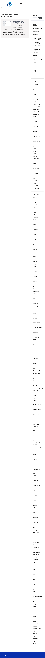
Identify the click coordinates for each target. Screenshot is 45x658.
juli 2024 (34, 146)
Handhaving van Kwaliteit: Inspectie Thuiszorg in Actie (37, 38)
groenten (35, 342)
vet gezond (35, 562)
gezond (34, 325)
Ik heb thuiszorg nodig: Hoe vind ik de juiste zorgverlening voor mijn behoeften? (37, 61)
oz (33, 483)
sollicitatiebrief (36, 520)
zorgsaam (35, 636)
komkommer (36, 390)
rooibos (34, 507)
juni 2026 (35, 89)
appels (34, 234)
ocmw (34, 461)
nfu (33, 449)
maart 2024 (35, 156)
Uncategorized (36, 547)
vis (33, 572)
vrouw (34, 584)
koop (34, 398)
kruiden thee (35, 407)
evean (34, 301)
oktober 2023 (36, 168)
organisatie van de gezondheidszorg (37, 470)
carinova (35, 261)
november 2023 (36, 166)
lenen (34, 416)
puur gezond (35, 500)
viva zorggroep (36, 577)
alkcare (34, 219)
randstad (35, 505)
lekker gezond (36, 414)
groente (34, 339)
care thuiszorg (36, 259)
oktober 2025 (36, 109)
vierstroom (35, 567)
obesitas (35, 459)
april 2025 (35, 124)
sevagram (35, 515)
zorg (34, 614)
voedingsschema (36, 581)
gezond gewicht (36, 329)
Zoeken (35, 15)
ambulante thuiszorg (37, 227)
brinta (34, 254)
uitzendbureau (36, 544)
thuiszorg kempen (37, 530)
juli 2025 (34, 116)
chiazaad (35, 266)
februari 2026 (36, 99)
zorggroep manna (37, 628)
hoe (33, 352)
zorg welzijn (35, 621)
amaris (34, 224)
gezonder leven (36, 332)
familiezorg (35, 306)
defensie (35, 281)
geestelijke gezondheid (35, 319)
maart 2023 (35, 185)
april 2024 (35, 153)
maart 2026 (35, 97)
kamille (34, 375)
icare (34, 368)
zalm (34, 609)
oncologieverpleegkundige (39, 466)
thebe (34, 525)
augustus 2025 (36, 114)
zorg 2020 (35, 616)
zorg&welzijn (35, 623)
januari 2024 (35, 161)
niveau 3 (34, 454)
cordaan (35, 271)
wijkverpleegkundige (37, 596)
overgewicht (35, 480)
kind (33, 383)
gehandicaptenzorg (37, 322)
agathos (34, 214)
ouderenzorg (35, 475)
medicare (35, 444)
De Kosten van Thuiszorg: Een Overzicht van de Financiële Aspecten (19, 22)
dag (33, 279)
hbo (33, 344)
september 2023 (36, 171)
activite (34, 207)
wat (33, 589)
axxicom (34, 244)
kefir (34, 378)
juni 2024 (35, 148)
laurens (34, 412)
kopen (34, 400)
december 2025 (36, 104)
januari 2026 (35, 102)
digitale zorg (35, 284)
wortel (34, 606)
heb (33, 349)
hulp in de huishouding (35, 357)
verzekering (35, 559)
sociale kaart (36, 517)
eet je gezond (36, 291)
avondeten (35, 242)
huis (33, 354)
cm (33, 269)
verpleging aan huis (37, 554)
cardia (34, 256)
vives (34, 579)
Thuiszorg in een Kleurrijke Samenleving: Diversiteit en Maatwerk (36, 52)
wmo (34, 601)
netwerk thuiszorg (37, 447)
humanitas (35, 361)
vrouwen (35, 586)
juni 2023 (34, 178)
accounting (35, 205)
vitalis (34, 574)
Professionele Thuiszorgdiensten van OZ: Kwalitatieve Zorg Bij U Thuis (37, 45)
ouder (34, 473)
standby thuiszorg (37, 522)
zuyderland (35, 646)
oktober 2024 (36, 139)
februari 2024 (36, 158)
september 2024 (36, 141)
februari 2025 (36, 129)
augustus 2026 (36, 84)
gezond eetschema (37, 327)
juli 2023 (34, 176)
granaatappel (36, 337)
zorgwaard (35, 638)
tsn (33, 537)
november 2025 (36, 106)
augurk (34, 239)
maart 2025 (35, 126)
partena (34, 488)
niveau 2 (34, 452)
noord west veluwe (37, 457)
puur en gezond (36, 498)
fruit (33, 316)
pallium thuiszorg (36, 485)
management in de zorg (37, 429)
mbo (34, 435)
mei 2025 (35, 121)
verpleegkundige (36, 552)
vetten (34, 564)
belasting (35, 249)
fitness (34, 308)
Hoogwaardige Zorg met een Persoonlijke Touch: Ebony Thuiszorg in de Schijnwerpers (37, 31)
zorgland (35, 631)
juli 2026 (34, 87)
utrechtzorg (35, 549)
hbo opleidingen (36, 347)
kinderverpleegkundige (38, 388)
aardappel (35, 200)
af (33, 209)
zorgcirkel (35, 626)
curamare (35, 274)
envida (34, 296)
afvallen (34, 212)
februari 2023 (36, 188)
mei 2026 (35, 92)
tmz (33, 535)
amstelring (35, 229)
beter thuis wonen (37, 251)
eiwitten (34, 293)
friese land (35, 313)
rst (33, 510)
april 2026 (35, 94)
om (33, 464)
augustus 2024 (36, 144)
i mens (34, 366)
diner (34, 286)
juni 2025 (35, 119)
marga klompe (36, 433)
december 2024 (36, 134)
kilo (33, 380)
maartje (34, 421)
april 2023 (35, 183)
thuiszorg (20, 27)
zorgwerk (35, 641)
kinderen (35, 385)
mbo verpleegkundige (36, 441)
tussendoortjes (36, 542)
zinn (33, 611)
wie (33, 594)
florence (35, 311)
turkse (34, 540)
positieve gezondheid (37, 493)
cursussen (35, 276)
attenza (34, 237)
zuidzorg (34, 643)
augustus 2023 (36, 173)
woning (34, 604)
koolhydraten (36, 395)
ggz (33, 334)
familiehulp (35, 303)
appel (34, 232)
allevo (34, 222)
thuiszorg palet (36, 532)
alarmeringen (36, 217)
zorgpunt (35, 633)
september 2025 (36, 111)
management (36, 426)
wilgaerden (35, 599)
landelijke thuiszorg (37, 409)
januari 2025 (35, 131)
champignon (35, 264)
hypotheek (35, 363)
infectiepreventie (37, 370)
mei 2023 (35, 181)
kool (34, 393)
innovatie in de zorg (37, 373)
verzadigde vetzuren (37, 557)
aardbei (34, 202)
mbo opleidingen (36, 438)
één (33, 288)
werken (34, 591)
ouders (34, 478)
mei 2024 (35, 151)
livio (33, 419)
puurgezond (35, 502)
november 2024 (36, 136)
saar (34, 512)
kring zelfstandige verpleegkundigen (37, 403)
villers (34, 569)
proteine (35, 495)
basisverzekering (36, 246)
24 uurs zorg (35, 197)
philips (34, 490)
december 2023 (36, 163)
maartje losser (36, 424)
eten (34, 298)
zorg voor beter (36, 619)
